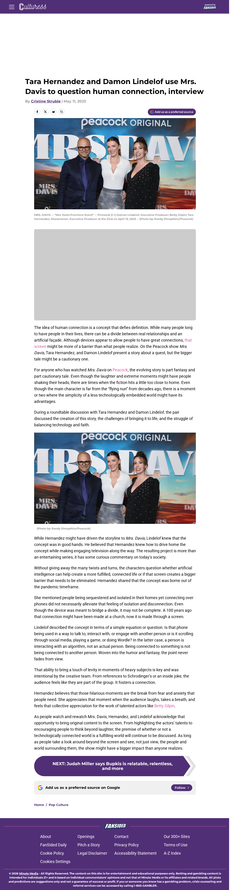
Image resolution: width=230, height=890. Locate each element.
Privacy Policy (126, 844)
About (45, 836)
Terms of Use (176, 844)
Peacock (120, 369)
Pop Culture (59, 805)
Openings (85, 836)
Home (39, 805)
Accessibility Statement (135, 853)
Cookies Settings (55, 861)
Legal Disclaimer (92, 853)
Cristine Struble (46, 101)
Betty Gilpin (164, 705)
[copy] (61, 112)
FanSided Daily (53, 844)
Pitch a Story (88, 844)
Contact (121, 836)
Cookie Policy (52, 853)
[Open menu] (11, 6)
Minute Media (28, 873)
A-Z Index (172, 853)
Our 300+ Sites (177, 836)
